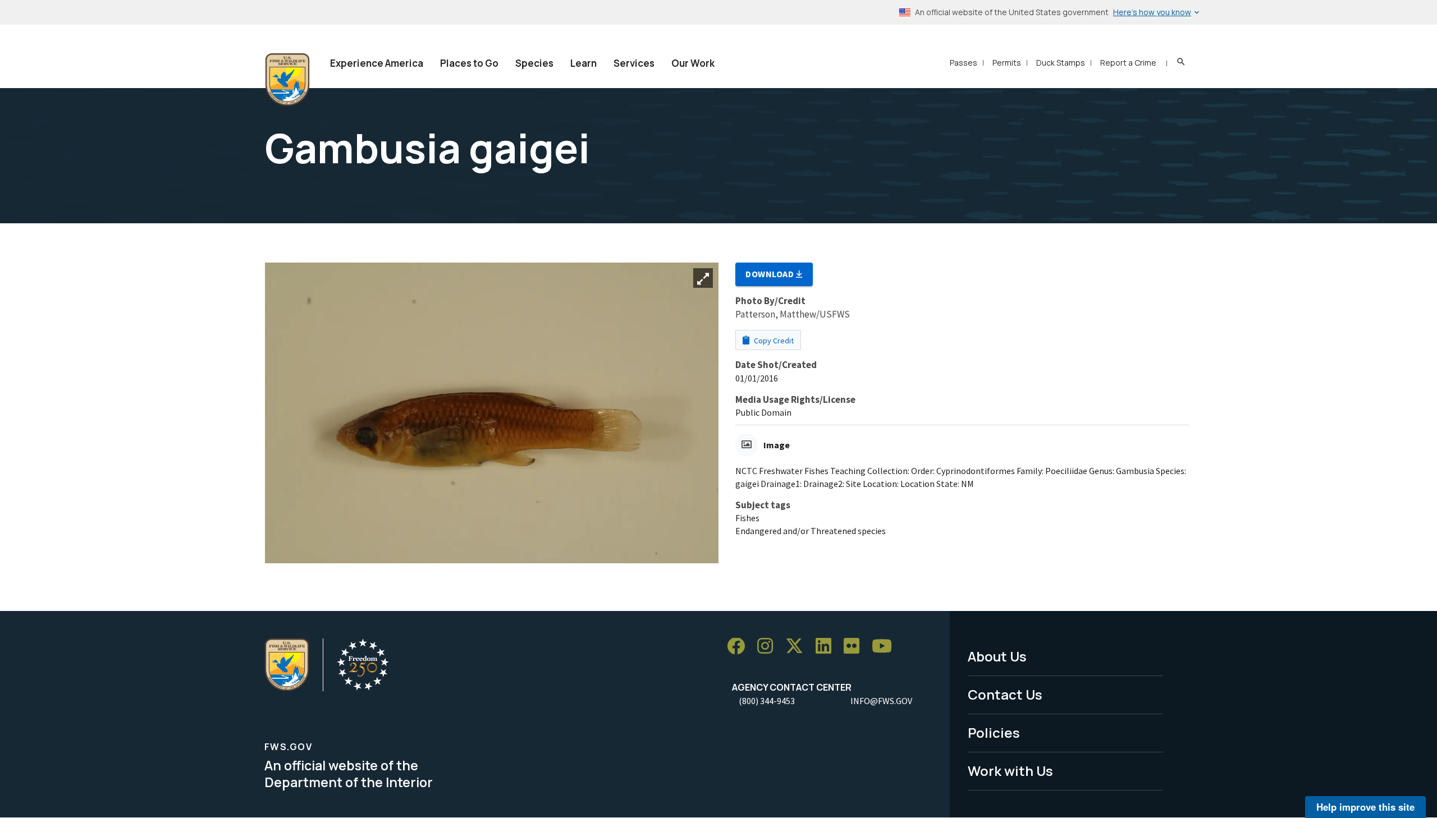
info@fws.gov (881, 700)
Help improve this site (1365, 807)
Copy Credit (773, 341)
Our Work (693, 63)
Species (534, 63)
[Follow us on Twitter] (798, 646)
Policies (994, 732)
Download (770, 273)
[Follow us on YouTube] (886, 646)
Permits (1006, 62)
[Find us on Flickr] (855, 646)
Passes (963, 62)
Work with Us (1010, 770)
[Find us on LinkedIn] (827, 646)
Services (634, 63)
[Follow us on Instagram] (769, 646)
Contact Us (1005, 694)
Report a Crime (1128, 62)
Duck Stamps (1060, 62)
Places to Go (469, 63)
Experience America (376, 63)
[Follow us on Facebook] (740, 646)
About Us (997, 656)
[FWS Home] (287, 80)
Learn (583, 63)
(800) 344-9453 (767, 700)
